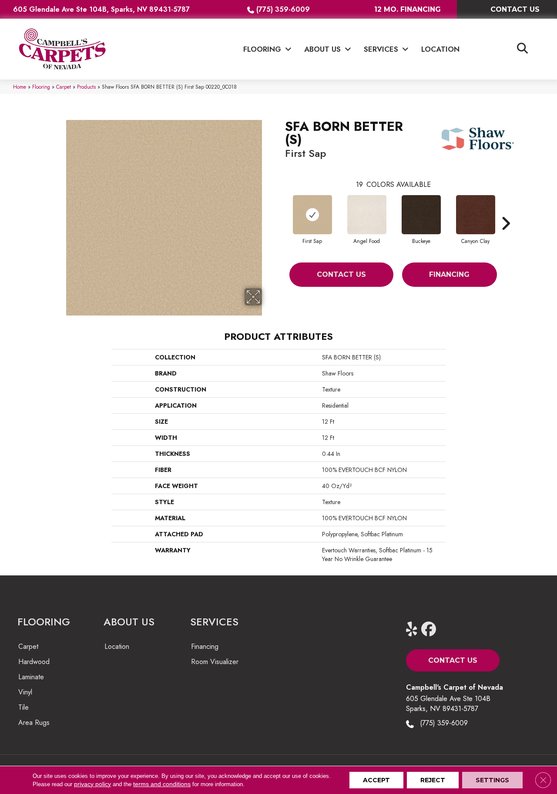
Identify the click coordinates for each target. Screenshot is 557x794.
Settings (492, 780)
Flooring (41, 86)
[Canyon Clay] (475, 214)
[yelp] (415, 629)
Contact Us (341, 274)
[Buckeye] (421, 214)
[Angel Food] (367, 214)
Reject (432, 780)
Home (19, 86)
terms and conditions (162, 784)
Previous (280, 210)
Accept (376, 780)
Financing (449, 274)
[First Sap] (312, 214)
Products (86, 86)
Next (505, 210)
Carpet (63, 86)
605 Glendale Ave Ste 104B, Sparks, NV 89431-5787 (101, 9)
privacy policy (92, 784)
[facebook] (430, 629)
